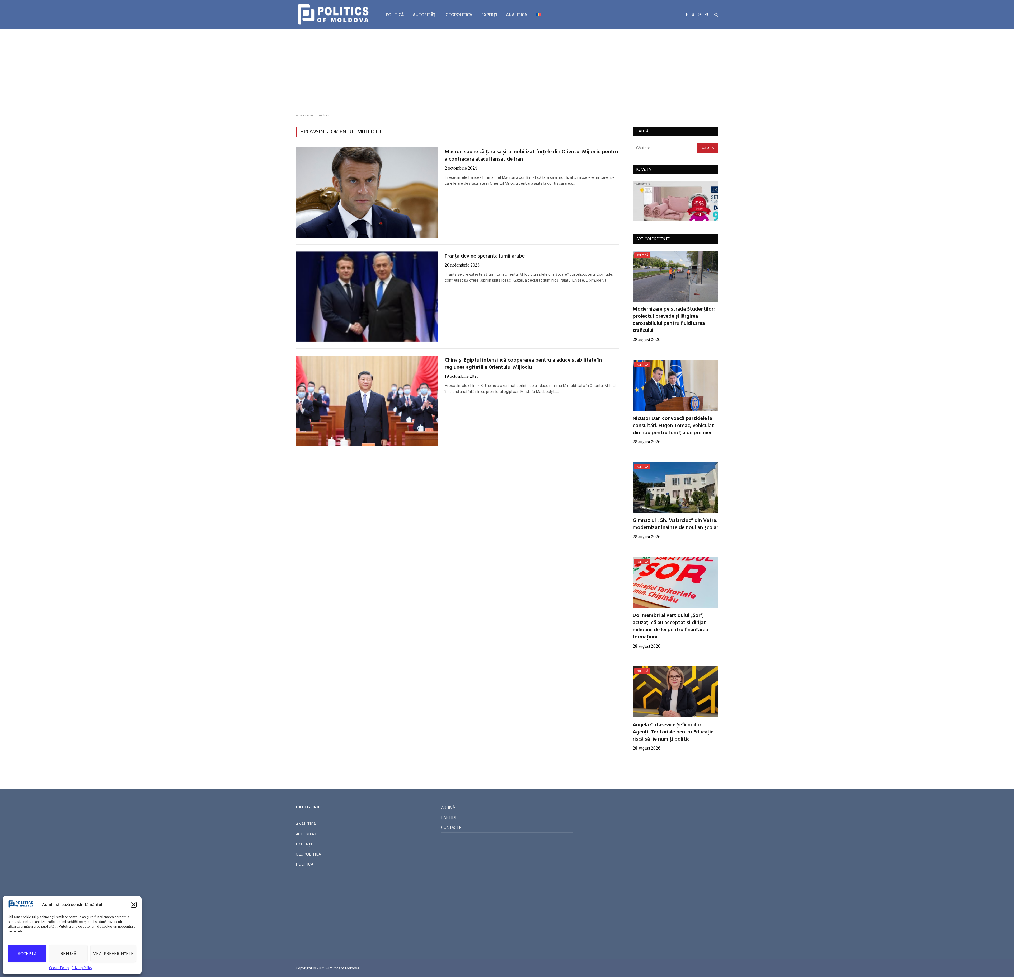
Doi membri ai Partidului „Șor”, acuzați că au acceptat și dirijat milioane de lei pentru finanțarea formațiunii (670, 626)
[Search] (715, 15)
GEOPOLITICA (458, 14)
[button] (133, 904)
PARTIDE (449, 817)
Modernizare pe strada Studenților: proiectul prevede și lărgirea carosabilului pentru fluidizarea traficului (674, 320)
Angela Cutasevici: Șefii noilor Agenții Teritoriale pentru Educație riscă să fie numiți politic (673, 732)
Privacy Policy (82, 968)
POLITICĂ (395, 14)
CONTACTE (451, 827)
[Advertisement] (507, 71)
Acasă (300, 115)
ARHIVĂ (448, 807)
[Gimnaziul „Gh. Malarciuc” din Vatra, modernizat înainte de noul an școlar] (675, 487)
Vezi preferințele (113, 953)
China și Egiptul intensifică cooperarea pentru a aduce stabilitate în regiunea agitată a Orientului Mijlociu (523, 364)
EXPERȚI (489, 14)
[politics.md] (334, 14)
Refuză (68, 953)
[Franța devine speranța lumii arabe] (367, 296)
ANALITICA (516, 14)
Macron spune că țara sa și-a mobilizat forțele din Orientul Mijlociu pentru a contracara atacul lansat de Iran (531, 155)
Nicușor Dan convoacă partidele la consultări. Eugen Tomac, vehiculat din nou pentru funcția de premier (673, 426)
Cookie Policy (59, 968)
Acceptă (27, 953)
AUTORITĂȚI (424, 14)
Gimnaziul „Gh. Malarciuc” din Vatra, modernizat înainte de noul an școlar (675, 524)
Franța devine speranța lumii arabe (485, 256)
